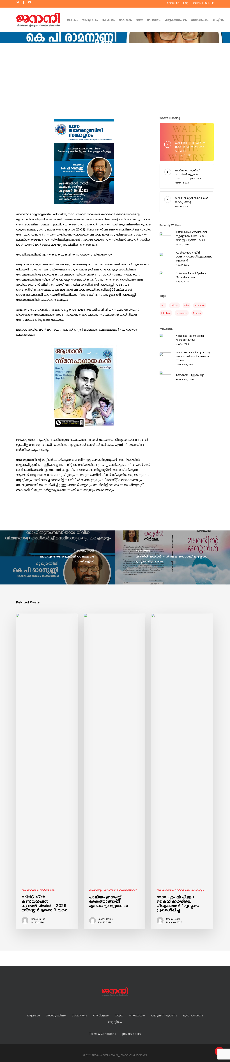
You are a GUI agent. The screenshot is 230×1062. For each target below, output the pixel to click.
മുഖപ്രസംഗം (200, 20)
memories (182, 313)
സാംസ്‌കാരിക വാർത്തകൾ (38, 890)
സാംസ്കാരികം (90, 20)
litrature (166, 313)
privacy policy (131, 1033)
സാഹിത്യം (108, 20)
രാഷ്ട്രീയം (218, 20)
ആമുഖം (72, 20)
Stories (197, 313)
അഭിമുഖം (126, 20)
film (186, 305)
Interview (199, 305)
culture (174, 305)
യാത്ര (139, 20)
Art (163, 305)
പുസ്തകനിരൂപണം (176, 20)
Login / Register (203, 3)
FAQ (185, 3)
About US (173, 3)
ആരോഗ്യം (154, 20)
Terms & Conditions (102, 1033)
